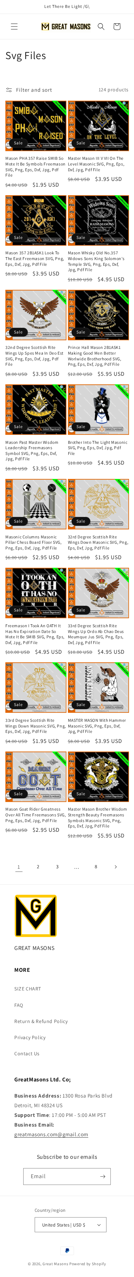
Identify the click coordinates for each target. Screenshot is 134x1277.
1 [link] (19, 866)
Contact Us (27, 1053)
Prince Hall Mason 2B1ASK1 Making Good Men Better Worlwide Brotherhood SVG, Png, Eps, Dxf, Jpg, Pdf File (94, 356)
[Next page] (115, 867)
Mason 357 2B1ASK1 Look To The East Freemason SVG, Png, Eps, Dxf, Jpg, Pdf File (34, 258)
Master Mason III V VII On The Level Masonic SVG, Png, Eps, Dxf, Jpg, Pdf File (96, 163)
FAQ (18, 1005)
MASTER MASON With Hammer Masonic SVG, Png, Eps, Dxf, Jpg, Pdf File (97, 725)
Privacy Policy (29, 1037)
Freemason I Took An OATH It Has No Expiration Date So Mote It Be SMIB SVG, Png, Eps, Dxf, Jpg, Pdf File (35, 634)
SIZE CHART (27, 988)
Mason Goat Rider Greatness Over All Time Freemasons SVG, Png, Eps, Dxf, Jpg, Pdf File (35, 814)
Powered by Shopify (87, 1263)
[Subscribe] (102, 1176)
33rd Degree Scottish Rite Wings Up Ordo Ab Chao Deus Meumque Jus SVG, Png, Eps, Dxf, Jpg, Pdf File (96, 634)
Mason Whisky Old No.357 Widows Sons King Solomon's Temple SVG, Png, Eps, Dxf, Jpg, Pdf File (96, 261)
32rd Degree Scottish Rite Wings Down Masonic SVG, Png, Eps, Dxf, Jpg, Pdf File (98, 542)
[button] (14, 26)
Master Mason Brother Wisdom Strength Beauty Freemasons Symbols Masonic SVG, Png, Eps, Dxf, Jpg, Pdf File (97, 817)
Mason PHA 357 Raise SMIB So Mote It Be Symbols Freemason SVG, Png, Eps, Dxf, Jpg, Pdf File (35, 166)
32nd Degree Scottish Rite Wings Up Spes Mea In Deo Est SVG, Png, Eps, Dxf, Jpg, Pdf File (34, 356)
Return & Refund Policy (41, 1021)
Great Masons (55, 1263)
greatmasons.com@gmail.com (51, 1134)
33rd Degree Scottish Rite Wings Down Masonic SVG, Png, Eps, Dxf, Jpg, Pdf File (35, 725)
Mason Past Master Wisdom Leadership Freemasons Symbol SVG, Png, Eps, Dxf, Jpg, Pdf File (31, 451)
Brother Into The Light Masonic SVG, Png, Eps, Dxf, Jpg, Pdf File (98, 448)
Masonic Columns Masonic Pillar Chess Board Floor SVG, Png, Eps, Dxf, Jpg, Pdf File (33, 542)
